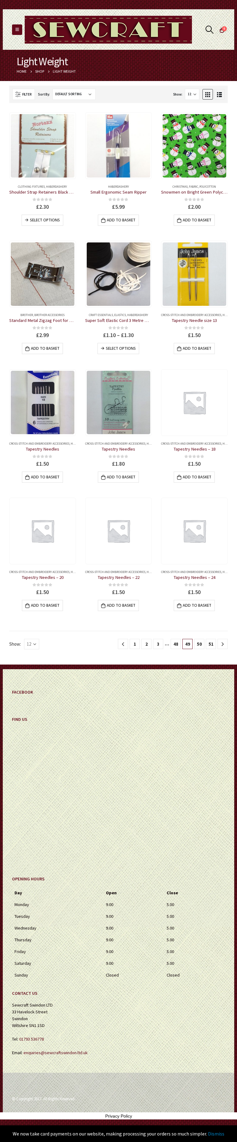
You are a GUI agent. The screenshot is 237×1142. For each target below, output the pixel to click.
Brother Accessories (49, 315)
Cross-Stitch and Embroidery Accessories (191, 315)
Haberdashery (56, 187)
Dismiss (216, 1134)
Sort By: (44, 94)
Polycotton (207, 187)
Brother (26, 315)
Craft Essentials (101, 315)
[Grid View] (207, 94)
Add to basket (121, 220)
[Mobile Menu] (17, 29)
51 (211, 644)
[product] (42, 146)
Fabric (193, 187)
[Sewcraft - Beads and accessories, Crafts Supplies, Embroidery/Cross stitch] (108, 30)
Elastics (120, 315)
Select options (45, 220)
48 (175, 644)
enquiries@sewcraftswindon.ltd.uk (55, 1052)
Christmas (180, 187)
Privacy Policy (118, 1116)
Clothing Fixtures (31, 187)
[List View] (219, 94)
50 (199, 644)
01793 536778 (31, 1039)
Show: (177, 94)
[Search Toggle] (209, 30)
